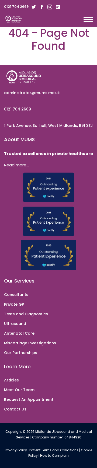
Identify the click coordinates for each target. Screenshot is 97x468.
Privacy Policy (16, 450)
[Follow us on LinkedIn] (57, 7)
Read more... (16, 165)
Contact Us (15, 409)
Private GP (14, 304)
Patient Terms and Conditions (53, 450)
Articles (11, 380)
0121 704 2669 (16, 6)
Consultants (16, 294)
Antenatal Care (19, 333)
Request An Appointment (28, 399)
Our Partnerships (20, 352)
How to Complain (54, 455)
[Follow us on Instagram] (49, 7)
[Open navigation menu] (90, 18)
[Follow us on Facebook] (41, 7)
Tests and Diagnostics (26, 314)
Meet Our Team (19, 389)
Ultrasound (15, 323)
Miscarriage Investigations (30, 343)
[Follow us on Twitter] (33, 7)
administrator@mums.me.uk (32, 92)
